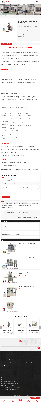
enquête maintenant (34, 397)
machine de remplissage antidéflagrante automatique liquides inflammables (26, 258)
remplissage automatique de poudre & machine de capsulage (34, 329)
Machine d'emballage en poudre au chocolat (9, 205)
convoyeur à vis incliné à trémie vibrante (20, 329)
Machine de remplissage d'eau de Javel (8, 381)
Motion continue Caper (5, 374)
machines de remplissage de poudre (20, 15)
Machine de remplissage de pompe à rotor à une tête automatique (28, 273)
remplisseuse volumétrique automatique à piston (9, 385)
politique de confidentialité (24, 395)
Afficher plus (22, 247)
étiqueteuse (4, 229)
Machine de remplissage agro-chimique (26, 286)
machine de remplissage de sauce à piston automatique (27, 244)
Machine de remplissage (10, 15)
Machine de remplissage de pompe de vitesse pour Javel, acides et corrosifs (28, 301)
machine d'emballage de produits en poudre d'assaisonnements (16, 201)
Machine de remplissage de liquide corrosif (8, 372)
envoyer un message (20, 400)
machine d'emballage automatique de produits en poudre (15, 183)
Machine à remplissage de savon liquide (8, 379)
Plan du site (14, 395)
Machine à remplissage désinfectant (7, 377)
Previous (1, 327)
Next (40, 327)
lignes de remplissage (6, 236)
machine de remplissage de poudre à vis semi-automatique (7, 329)
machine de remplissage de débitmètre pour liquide (10, 389)
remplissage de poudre (5, 375)
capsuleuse (4, 226)
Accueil (3, 15)
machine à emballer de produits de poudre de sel (30, 203)
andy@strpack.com (11, 359)
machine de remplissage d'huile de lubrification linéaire (10, 387)
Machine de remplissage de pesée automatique (9, 383)
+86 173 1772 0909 (8, 357)
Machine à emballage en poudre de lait (25, 205)
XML (17, 395)
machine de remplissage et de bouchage (10, 231)
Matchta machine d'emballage (7, 207)
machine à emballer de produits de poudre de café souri (11, 203)
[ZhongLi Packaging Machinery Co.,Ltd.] (5, 2)
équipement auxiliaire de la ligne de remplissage (11, 234)
